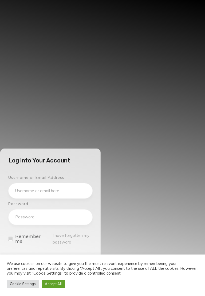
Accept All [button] (53, 284)
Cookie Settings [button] (23, 284)
